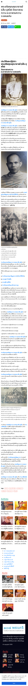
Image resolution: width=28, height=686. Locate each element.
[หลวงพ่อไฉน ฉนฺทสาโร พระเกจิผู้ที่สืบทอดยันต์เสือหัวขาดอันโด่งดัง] (7, 520)
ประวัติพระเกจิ (7, 557)
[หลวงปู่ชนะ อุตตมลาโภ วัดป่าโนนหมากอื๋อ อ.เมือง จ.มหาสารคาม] (20, 579)
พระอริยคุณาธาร (4, 110)
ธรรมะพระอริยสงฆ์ (8, 553)
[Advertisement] (14, 42)
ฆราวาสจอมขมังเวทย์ (9, 551)
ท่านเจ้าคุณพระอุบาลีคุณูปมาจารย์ (9, 276)
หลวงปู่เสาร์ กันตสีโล (6, 279)
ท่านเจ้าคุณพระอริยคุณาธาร (7, 262)
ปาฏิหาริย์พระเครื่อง (9, 562)
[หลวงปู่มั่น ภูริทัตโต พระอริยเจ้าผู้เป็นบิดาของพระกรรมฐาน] (7, 579)
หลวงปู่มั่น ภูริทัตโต (6, 282)
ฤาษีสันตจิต (4, 491)
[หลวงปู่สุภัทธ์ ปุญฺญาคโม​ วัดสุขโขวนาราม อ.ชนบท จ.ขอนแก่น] (21, 520)
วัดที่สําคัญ (6, 568)
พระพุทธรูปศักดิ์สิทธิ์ (9, 566)
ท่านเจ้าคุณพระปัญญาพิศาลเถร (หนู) (10, 285)
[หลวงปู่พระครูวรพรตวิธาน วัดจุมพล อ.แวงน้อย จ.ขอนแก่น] (7, 505)
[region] (14, 679)
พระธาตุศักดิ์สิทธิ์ (8, 564)
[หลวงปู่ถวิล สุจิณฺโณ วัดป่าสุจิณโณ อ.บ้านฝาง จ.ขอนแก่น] (7, 535)
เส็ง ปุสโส (15, 491)
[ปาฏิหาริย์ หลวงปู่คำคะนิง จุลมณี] (7, 607)
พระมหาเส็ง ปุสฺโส (13, 110)
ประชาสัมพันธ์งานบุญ (9, 555)
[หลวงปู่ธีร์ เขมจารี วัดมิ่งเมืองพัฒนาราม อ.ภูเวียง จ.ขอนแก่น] (21, 505)
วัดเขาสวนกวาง (9, 491)
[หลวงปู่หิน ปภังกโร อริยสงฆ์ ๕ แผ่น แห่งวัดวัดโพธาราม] (21, 535)
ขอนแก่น (6, 488)
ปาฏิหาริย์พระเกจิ (8, 559)
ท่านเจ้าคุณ (7, 374)
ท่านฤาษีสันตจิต (23, 477)
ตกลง (14, 683)
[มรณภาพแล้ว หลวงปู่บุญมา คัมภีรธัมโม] (20, 593)
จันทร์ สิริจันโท (15, 194)
